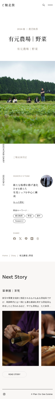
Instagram (4, 394)
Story (13, 255)
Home (5, 255)
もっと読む (18, 202)
